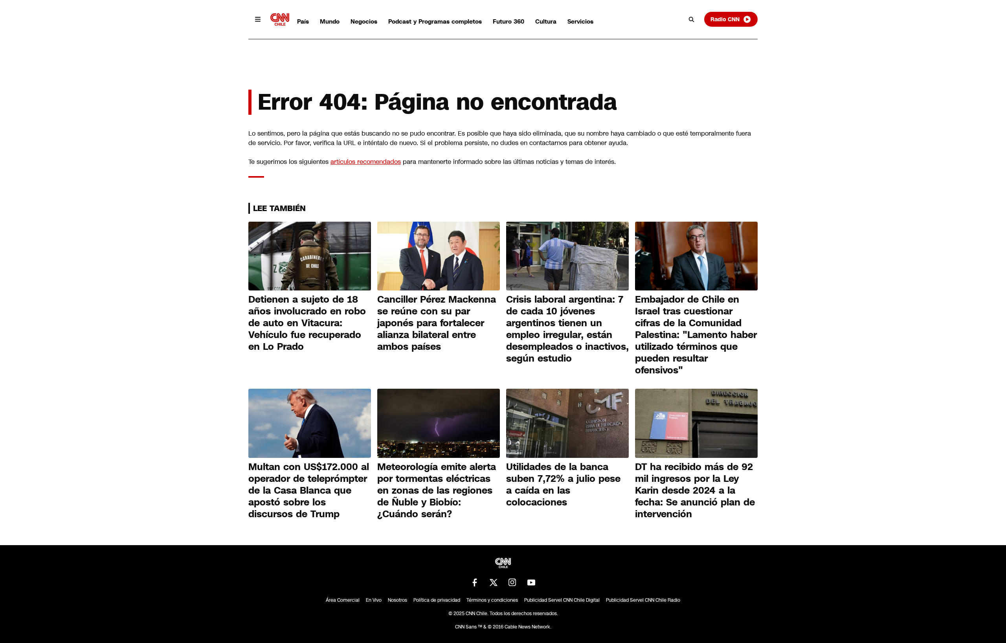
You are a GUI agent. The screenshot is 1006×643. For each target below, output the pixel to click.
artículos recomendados (365, 161)
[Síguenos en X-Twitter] (493, 582)
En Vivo (374, 600)
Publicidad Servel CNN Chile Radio (643, 600)
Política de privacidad (436, 600)
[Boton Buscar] (691, 19)
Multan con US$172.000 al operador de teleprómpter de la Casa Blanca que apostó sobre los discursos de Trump (308, 490)
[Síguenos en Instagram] (512, 582)
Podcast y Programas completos (435, 21)
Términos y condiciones (492, 600)
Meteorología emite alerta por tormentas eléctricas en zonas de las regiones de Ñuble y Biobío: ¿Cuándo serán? (436, 490)
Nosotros (397, 600)
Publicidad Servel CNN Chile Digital (562, 600)
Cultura (545, 21)
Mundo (330, 21)
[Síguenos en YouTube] (531, 582)
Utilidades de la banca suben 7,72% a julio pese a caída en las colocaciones (563, 484)
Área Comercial (343, 600)
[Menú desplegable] (257, 19)
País (303, 21)
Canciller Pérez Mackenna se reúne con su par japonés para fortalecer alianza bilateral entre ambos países (436, 323)
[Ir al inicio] (279, 19)
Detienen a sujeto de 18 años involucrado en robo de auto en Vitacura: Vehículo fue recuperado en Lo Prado (307, 323)
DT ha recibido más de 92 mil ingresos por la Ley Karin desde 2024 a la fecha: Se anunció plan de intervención (695, 490)
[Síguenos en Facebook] (474, 582)
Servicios (580, 21)
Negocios (364, 21)
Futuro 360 (508, 21)
